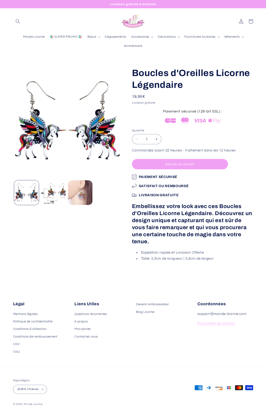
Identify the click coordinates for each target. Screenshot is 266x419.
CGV (16, 344)
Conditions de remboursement (35, 336)
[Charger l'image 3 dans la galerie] (80, 192)
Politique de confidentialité (33, 321)
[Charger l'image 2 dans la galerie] (53, 192)
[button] (18, 21)
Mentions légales (25, 314)
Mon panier (82, 329)
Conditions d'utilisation (30, 329)
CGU (16, 351)
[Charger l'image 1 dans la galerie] (26, 192)
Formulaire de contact (216, 323)
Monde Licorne (33, 404)
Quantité (138, 130)
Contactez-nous (86, 336)
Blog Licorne (145, 312)
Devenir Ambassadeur (152, 304)
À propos (81, 321)
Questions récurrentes (90, 314)
